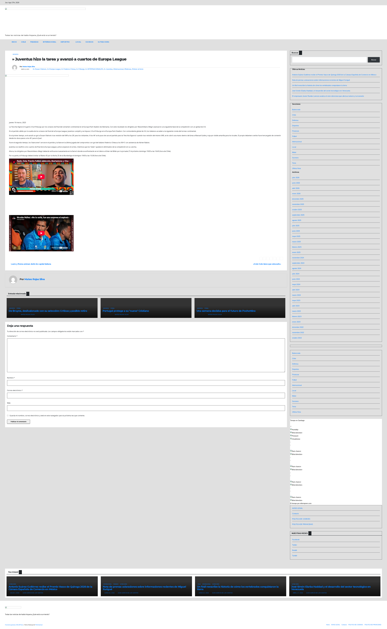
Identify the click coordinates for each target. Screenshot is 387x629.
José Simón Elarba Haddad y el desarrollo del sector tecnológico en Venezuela (321, 91)
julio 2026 (295, 177)
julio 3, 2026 (15, 593)
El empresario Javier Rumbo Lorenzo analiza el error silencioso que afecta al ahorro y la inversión (328, 96)
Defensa (295, 120)
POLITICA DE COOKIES (301, 519)
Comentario (12, 336)
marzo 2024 (296, 295)
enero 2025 (296, 252)
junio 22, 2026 (109, 593)
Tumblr (294, 556)
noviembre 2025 (298, 204)
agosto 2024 (296, 268)
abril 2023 (296, 306)
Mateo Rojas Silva (29, 66)
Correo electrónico (15, 390)
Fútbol (19, 308)
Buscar (295, 53)
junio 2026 (296, 183)
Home (328, 624)
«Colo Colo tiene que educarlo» (267, 264)
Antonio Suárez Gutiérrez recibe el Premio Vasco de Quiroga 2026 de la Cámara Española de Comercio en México (334, 75)
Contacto (295, 513)
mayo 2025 (296, 236)
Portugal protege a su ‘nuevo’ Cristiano (126, 310)
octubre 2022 (297, 338)
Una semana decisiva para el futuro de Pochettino (226, 310)
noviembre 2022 (298, 332)
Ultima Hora (103, 42)
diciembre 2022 (298, 327)
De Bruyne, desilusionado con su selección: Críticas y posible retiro (48, 310)
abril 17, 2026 (298, 593)
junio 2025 (296, 231)
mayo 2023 (296, 300)
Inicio (14, 42)
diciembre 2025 (298, 199)
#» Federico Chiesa (68, 69)
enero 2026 (296, 193)
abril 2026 (296, 188)
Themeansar (39, 625)
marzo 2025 (296, 242)
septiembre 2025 (298, 215)
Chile (23, 42)
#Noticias (127, 69)
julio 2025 (295, 226)
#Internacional (118, 69)
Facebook (296, 539)
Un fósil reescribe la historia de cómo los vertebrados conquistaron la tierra (319, 85)
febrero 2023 (296, 316)
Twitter (294, 545)
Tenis (294, 163)
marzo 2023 (296, 311)
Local (78, 42)
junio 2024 (296, 279)
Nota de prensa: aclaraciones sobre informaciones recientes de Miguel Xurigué (321, 80)
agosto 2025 (296, 220)
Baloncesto (296, 109)
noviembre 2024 (298, 258)
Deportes (65, 42)
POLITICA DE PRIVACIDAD (302, 524)
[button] (376, 42)
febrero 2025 (296, 247)
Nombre (11, 378)
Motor (294, 152)
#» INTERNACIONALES (94, 69)
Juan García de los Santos (33, 593)
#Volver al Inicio (137, 69)
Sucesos (89, 42)
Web (8, 403)
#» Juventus (108, 69)
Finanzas (34, 42)
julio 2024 (295, 274)
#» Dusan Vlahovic (39, 69)
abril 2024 (296, 290)
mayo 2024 (296, 284)
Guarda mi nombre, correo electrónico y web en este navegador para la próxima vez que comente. (47, 415)
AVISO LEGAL (297, 508)
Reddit (294, 550)
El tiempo (293, 503)
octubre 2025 (297, 210)
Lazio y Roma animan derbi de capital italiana (31, 264)
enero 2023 (296, 322)
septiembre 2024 (298, 263)
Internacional (49, 42)
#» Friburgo (80, 69)
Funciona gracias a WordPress (14, 625)
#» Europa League (54, 69)
